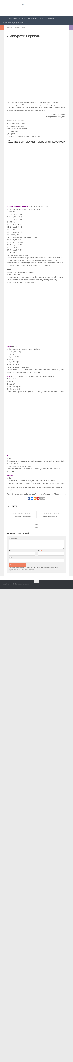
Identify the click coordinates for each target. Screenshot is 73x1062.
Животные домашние (16, 27)
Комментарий (13, 538)
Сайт (10, 557)
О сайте (42, 18)
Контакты (51, 18)
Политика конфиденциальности (13, 23)
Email (40, 551)
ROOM (12, 18)
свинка (15, 506)
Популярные (32, 18)
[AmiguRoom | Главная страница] (36, 8)
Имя (10, 551)
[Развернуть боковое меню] (2, 27)
